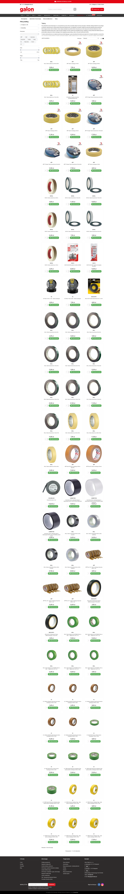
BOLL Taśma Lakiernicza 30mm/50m (51, 63)
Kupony (64, 869)
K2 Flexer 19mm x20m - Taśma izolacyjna (72, 298)
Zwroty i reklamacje (46, 875)
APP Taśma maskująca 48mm (94, 63)
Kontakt (21, 864)
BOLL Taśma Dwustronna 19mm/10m (51, 399)
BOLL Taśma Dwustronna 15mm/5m (94, 365)
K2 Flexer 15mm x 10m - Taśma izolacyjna (51, 298)
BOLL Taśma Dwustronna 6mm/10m (72, 365)
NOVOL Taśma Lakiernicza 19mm (51, 265)
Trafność (91, 38)
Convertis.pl (75, 892)
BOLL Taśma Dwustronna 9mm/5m (94, 332)
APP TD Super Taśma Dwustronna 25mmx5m (73, 164)
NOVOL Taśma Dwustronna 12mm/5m (72, 197)
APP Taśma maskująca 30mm (51, 130)
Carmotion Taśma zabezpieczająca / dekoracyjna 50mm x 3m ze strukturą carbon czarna (51, 534)
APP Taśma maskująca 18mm (73, 63)
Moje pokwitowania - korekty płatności (71, 866)
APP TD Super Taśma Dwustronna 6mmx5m (94, 97)
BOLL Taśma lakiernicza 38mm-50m (94, 432)
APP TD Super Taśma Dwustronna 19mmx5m (94, 130)
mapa (87, 866)
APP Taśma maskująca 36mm (73, 130)
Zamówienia (65, 864)
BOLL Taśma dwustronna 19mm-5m (51, 365)
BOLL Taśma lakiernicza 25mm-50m (73, 432)
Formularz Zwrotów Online (47, 879)
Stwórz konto (101, 4)
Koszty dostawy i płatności (47, 866)
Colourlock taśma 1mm (51, 500)
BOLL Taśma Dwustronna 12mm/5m (94, 399)
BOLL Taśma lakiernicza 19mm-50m (51, 97)
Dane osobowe (66, 862)
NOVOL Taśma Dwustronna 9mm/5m (94, 231)
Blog (21, 867)
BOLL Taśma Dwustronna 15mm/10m (72, 399)
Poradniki (22, 866)
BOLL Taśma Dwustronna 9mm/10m (72, 332)
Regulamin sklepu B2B (46, 873)
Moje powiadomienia (67, 871)
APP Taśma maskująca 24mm (94, 164)
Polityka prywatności (46, 862)
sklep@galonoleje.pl (28, 4)
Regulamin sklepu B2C (46, 864)
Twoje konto (66, 859)
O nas (21, 862)
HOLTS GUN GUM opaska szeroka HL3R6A (72, 265)
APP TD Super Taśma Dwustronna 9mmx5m (51, 164)
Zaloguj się (94, 4)
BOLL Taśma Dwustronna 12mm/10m (51, 432)
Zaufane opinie (66, 873)
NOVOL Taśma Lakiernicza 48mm (51, 231)
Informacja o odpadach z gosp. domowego (51, 871)
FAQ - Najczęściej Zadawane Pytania (49, 877)
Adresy (64, 867)
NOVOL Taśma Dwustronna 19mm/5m (94, 197)
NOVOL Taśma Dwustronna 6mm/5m (72, 231)
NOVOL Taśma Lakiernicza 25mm (51, 197)
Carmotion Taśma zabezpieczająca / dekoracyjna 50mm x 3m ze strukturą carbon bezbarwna (94, 501)
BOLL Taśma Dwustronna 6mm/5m (51, 332)
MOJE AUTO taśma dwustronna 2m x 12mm (94, 298)
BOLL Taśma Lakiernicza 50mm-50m (51, 466)
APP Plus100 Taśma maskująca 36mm (94, 466)
